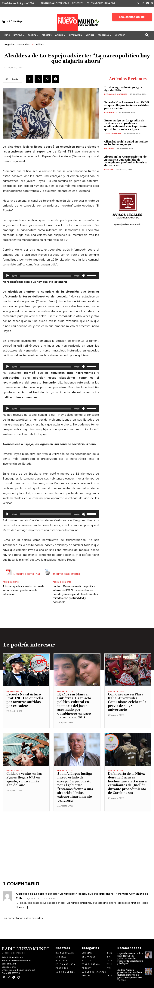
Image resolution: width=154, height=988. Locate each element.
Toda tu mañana (113, 133)
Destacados (23, 44)
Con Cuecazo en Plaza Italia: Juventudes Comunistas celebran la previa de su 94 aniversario (127, 702)
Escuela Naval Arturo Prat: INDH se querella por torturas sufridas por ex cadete (126, 105)
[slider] (92, 275)
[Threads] (18, 977)
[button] (146, 35)
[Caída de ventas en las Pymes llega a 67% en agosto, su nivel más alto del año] (26, 749)
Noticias (108, 169)
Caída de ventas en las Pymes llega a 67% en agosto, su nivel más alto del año (24, 779)
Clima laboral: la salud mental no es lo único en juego (126, 143)
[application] (51, 275)
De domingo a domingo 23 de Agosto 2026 (123, 89)
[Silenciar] (83, 275)
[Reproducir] (7, 275)
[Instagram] (143, 3)
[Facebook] (29, 79)
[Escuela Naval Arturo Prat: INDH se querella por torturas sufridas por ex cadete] (26, 670)
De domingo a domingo (116, 94)
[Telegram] (147, 3)
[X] (38, 79)
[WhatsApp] (47, 79)
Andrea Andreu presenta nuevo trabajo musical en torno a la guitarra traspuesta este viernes (129, 975)
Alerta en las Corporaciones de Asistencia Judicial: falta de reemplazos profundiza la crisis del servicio (125, 161)
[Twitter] (138, 3)
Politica (40, 44)
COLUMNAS (109, 148)
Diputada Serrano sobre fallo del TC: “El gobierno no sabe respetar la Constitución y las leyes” (130, 958)
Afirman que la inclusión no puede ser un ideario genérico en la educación (23, 590)
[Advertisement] (77, 837)
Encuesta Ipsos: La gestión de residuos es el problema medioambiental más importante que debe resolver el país (125, 125)
